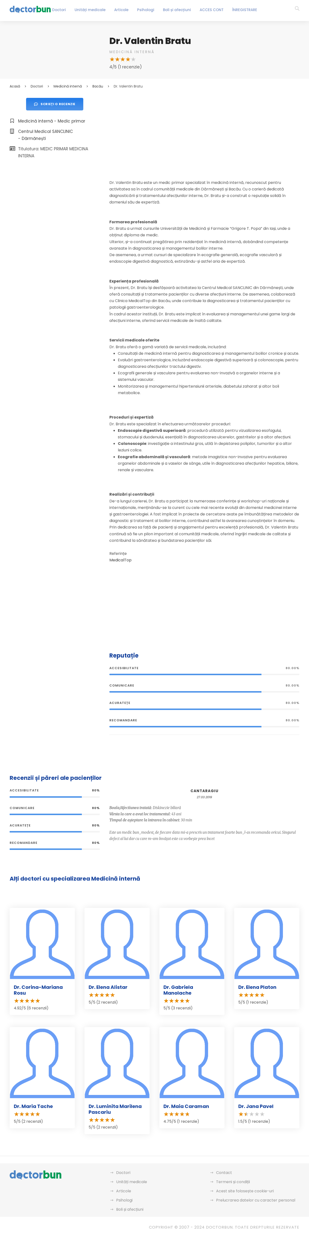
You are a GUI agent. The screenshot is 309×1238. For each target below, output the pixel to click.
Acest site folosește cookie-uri (245, 1191)
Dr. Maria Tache (33, 1106)
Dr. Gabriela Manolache (178, 990)
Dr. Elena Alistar (108, 987)
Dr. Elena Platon (257, 987)
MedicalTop (120, 560)
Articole (121, 9)
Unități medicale (90, 9)
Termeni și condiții (233, 1182)
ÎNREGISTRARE (244, 9)
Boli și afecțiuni (177, 9)
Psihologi (145, 9)
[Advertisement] (204, 132)
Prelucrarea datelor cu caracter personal (255, 1200)
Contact (224, 1172)
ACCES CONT (212, 9)
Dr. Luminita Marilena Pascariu (115, 1109)
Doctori (59, 9)
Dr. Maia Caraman (186, 1106)
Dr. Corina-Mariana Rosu (38, 990)
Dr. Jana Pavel (256, 1106)
